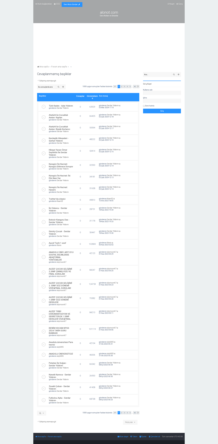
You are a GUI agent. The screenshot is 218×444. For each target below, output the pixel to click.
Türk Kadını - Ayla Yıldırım (61, 105)
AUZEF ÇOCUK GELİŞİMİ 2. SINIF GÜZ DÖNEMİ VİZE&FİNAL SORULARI (60, 285)
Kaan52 (60, 201)
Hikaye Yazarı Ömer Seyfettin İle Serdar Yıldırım (58, 152)
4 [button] (127, 86)
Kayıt (149, 84)
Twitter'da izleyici (57, 199)
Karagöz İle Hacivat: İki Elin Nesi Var (59, 176)
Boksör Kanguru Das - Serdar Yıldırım (59, 221)
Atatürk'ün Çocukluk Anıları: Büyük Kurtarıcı (59, 127)
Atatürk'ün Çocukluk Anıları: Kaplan (58, 116)
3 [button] (124, 86)
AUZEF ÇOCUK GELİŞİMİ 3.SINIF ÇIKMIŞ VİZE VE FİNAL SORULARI (60, 271)
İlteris (59, 245)
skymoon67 (61, 262)
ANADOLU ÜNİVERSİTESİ (61, 354)
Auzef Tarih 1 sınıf (57, 243)
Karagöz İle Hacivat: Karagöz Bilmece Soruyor (61, 165)
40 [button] (135, 86)
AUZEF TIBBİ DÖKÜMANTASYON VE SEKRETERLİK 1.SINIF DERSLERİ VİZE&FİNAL (60, 315)
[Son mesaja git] (120, 105)
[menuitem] (57, 4)
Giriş (145, 84)
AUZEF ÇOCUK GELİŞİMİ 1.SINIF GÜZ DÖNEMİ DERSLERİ (60, 299)
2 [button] (121, 86)
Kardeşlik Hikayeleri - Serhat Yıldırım (59, 139)
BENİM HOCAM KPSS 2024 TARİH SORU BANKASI (59, 330)
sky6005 (60, 347)
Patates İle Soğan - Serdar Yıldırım (58, 364)
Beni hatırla (149, 106)
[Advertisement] (109, 46)
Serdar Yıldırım (63, 108)
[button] (115, 86)
